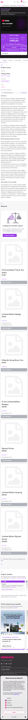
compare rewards (9, 235)
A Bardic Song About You (12, 360)
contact (8, 75)
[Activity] (21, 2)
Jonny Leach (5, 10)
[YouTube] (6, 664)
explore (15, 607)
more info (3, 75)
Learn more (13, 587)
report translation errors (12, 673)
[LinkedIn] (10, 664)
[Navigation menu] (26, 2)
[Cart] (18, 2)
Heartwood (5, 9)
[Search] (14, 2)
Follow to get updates (7, 589)
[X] (4, 664)
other (3, 87)
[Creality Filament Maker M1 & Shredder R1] (13, 622)
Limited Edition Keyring (12, 492)
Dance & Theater (5, 81)
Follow (14, 47)
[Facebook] (1, 664)
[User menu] (23, 2)
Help (12, 578)
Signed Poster (8, 448)
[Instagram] (8, 664)
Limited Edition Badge (11, 314)
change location (21, 5)
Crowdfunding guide (21, 578)
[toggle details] (24, 649)
